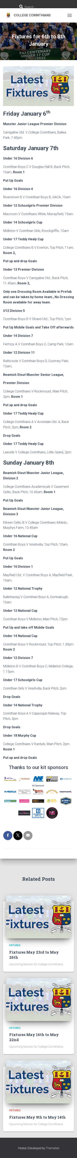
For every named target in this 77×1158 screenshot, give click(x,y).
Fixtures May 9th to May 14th (37, 1117)
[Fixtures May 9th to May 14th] (38, 1081)
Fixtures (15, 945)
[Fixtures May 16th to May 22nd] (38, 999)
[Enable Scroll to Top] (69, 1150)
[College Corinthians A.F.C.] (28, 15)
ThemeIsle (52, 1148)
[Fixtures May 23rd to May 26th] (38, 916)
